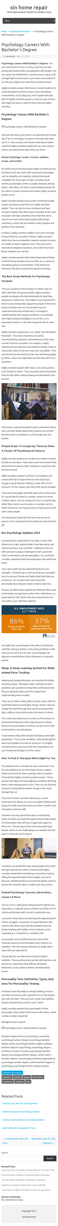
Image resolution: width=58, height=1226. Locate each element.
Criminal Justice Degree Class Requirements (23, 1120)
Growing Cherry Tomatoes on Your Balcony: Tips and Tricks (28, 1170)
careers (17, 1077)
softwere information (20, 31)
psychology (8, 1082)
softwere (19, 1082)
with (28, 1082)
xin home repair (29, 7)
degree (26, 1077)
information (37, 1077)
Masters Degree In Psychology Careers (21, 1111)
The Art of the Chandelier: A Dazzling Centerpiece (24, 1180)
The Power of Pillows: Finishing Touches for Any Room (26, 1190)
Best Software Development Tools (19, 1128)
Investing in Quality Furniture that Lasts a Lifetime (23, 1185)
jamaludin (10, 56)
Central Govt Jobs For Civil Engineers (20, 1103)
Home (4, 31)
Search (5, 1153)
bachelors (7, 1077)
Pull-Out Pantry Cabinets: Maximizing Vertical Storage (25, 1175)
